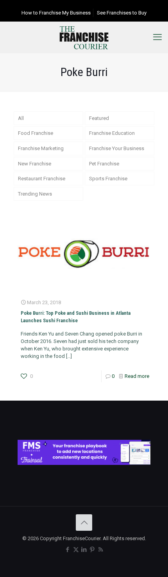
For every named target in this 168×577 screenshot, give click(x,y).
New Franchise (34, 164)
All (21, 118)
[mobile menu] (157, 37)
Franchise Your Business (116, 148)
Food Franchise (35, 133)
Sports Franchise (108, 178)
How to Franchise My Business (56, 13)
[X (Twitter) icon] (76, 549)
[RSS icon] (101, 549)
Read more (137, 376)
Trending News (35, 194)
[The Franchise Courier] (84, 37)
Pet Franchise (104, 164)
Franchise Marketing (41, 148)
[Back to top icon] (84, 522)
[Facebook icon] (68, 549)
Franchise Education (112, 133)
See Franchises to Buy (122, 13)
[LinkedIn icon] (84, 549)
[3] (84, 463)
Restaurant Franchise (41, 178)
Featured (99, 118)
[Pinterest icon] (92, 549)
